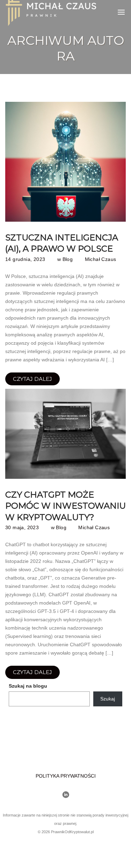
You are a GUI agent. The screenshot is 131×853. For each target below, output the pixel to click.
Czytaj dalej (32, 379)
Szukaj (107, 699)
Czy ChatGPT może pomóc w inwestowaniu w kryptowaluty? (65, 506)
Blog (68, 259)
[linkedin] (65, 795)
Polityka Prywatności (66, 776)
